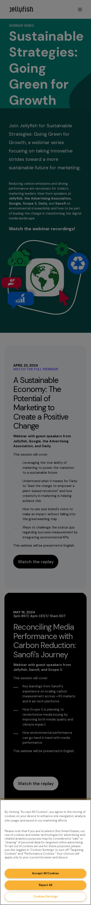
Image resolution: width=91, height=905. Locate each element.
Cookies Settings (45, 896)
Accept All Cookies (45, 873)
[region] (45, 852)
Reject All (45, 885)
